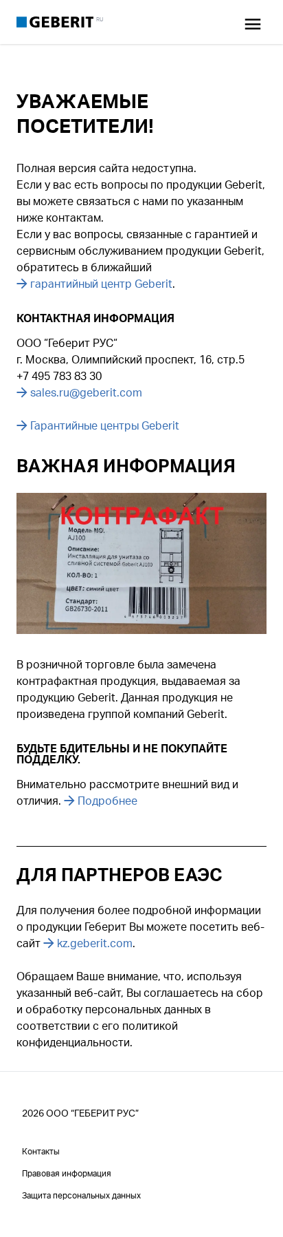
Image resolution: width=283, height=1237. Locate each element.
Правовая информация (66, 1173)
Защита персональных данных (81, 1195)
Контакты (41, 1151)
